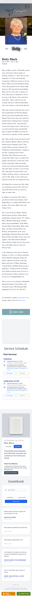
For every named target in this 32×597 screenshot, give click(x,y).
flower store (21, 300)
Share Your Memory (11, 472)
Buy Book (17, 446)
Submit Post (16, 501)
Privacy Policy (11, 589)
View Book (8, 446)
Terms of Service (21, 589)
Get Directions (9, 373)
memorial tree (22, 297)
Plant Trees (22, 373)
